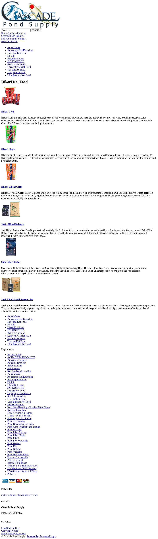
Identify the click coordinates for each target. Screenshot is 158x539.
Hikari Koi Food (15, 58)
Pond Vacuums (14, 451)
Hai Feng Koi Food (17, 53)
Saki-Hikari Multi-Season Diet (17, 299)
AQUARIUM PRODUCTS (21, 357)
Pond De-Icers (14, 429)
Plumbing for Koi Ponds (19, 418)
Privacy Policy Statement (13, 533)
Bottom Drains (14, 365)
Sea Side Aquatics (16, 69)
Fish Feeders (13, 368)
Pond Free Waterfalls (17, 440)
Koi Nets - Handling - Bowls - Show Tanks (28, 407)
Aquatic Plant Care (16, 363)
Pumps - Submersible (17, 457)
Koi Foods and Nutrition (19, 371)
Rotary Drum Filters (17, 463)
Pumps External (15, 460)
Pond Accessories (16, 421)
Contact (11, 33)
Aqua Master (13, 47)
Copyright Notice (9, 530)
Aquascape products (17, 360)
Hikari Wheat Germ (11, 186)
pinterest (5, 495)
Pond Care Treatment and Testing (23, 426)
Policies (11, 474)
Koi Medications (15, 404)
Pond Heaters (14, 443)
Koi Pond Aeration (16, 410)
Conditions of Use (10, 528)
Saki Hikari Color (10, 262)
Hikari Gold (7, 111)
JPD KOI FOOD (15, 61)
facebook (33, 495)
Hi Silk (10, 55)
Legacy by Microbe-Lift (19, 67)
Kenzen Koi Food (16, 64)
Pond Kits (12, 446)
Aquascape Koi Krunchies (20, 50)
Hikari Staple (8, 149)
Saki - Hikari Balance (12, 224)
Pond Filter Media (16, 435)
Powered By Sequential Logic (41, 536)
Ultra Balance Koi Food (19, 75)
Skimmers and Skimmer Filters (22, 465)
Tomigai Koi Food (16, 72)
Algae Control (14, 354)
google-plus (15, 495)
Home (4, 33)
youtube (25, 495)
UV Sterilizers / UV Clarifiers (21, 468)
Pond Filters (13, 438)
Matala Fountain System (19, 415)
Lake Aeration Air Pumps (19, 413)
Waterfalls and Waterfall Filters (22, 471)
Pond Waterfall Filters (18, 454)
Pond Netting (13, 449)
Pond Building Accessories (20, 424)
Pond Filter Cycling (17, 432)
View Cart (20, 33)
